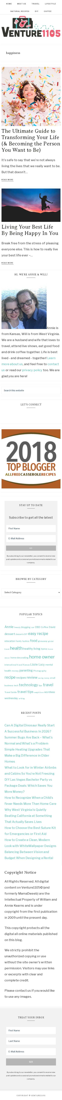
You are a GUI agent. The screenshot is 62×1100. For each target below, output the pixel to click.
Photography (39, 671)
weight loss (39, 692)
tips (40, 685)
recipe (10, 677)
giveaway (42, 641)
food (33, 641)
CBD (37, 627)
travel (48, 685)
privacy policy (32, 370)
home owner (42, 656)
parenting (26, 670)
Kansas (26, 665)
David (52, 627)
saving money (43, 678)
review (32, 677)
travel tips (25, 692)
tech (16, 685)
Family (19, 641)
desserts (19, 634)
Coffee (44, 627)
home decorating (20, 657)
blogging (25, 627)
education (10, 641)
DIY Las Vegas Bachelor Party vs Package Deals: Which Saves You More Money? (28, 785)
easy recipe (38, 633)
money (15, 671)
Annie (9, 627)
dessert (10, 634)
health (16, 648)
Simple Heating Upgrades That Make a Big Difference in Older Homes (27, 755)
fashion (25, 641)
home (44, 648)
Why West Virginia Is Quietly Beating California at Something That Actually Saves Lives (28, 816)
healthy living (31, 648)
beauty (17, 627)
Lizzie (34, 664)
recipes (21, 677)
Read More (7, 180)
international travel (14, 665)
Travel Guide (11, 692)
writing (22, 698)
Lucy (42, 664)
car (32, 627)
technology (28, 685)
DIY (26, 634)
